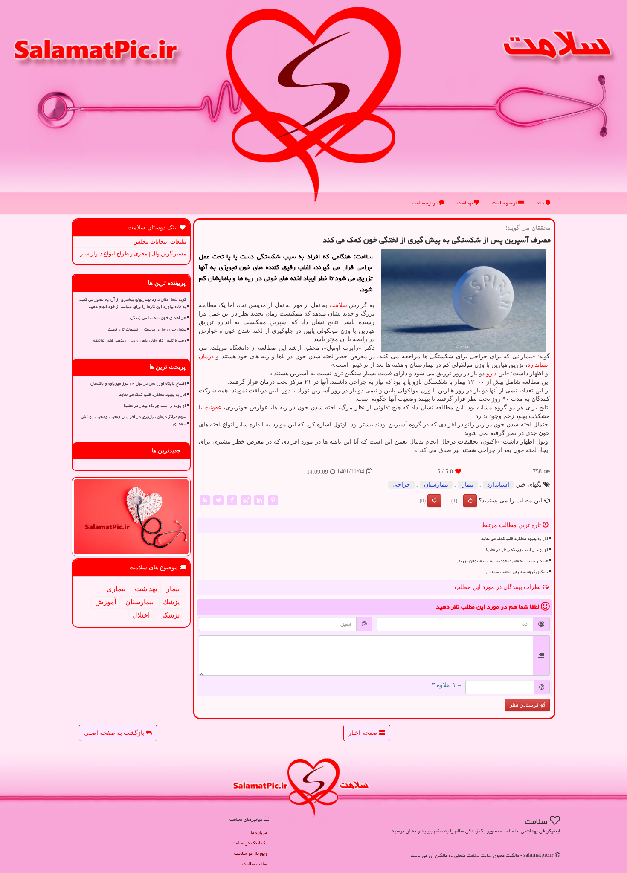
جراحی (401, 484)
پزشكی (169, 615)
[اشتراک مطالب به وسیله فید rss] (205, 499)
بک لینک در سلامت (249, 842)
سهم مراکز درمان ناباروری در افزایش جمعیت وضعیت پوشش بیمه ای (133, 420)
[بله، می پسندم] (470, 500)
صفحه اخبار (363, 733)
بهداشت (465, 202)
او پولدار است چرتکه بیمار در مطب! (517, 549)
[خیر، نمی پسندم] (434, 500)
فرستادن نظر (525, 705)
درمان (206, 356)
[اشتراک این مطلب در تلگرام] (246, 499)
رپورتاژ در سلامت (250, 853)
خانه (541, 202)
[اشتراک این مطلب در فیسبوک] (232, 499)
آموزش (105, 602)
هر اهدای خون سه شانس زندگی (158, 317)
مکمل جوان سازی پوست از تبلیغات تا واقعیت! (146, 329)
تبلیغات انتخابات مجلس (160, 241)
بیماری (116, 588)
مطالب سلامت (254, 863)
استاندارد (539, 365)
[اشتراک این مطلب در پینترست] (273, 499)
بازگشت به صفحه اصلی (115, 733)
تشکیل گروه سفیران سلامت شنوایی (517, 572)
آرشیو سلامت (505, 202)
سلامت (338, 305)
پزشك (171, 602)
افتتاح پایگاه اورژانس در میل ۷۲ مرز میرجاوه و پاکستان (138, 383)
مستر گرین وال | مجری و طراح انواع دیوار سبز (133, 253)
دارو (491, 373)
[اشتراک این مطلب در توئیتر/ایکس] (218, 499)
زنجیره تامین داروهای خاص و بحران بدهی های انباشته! (139, 340)
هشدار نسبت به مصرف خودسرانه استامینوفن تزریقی (502, 561)
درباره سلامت (425, 202)
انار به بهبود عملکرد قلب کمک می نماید (514, 538)
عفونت (212, 407)
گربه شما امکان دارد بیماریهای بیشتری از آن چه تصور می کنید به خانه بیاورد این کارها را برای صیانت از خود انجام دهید (132, 303)
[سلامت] (313, 104)
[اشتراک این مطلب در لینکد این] (259, 499)
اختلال (141, 615)
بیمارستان (436, 484)
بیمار (467, 484)
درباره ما (259, 832)
